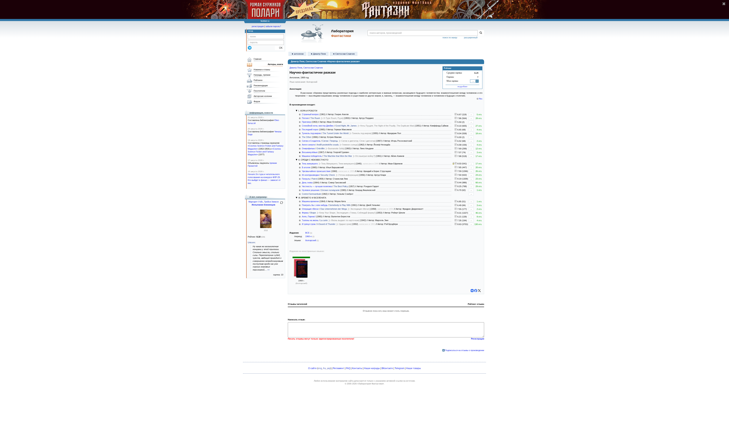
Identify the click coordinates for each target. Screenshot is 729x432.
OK (279, 47)
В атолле (306, 167)
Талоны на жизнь (310, 220)
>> (268, 270)
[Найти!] (480, 33)
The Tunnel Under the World (336, 133)
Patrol (314, 179)
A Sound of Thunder (326, 224)
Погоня (305, 118)
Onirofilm (320, 148)
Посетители (259, 91)
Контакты (357, 368)
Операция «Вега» (310, 209)
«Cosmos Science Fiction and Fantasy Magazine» (264, 152)
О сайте (312, 368)
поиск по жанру (450, 37)
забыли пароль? (273, 26)
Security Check (328, 175)
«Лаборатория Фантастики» (370, 384)
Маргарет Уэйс (256, 202)
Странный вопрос (310, 114)
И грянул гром (309, 224)
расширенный (470, 37)
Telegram (399, 368)
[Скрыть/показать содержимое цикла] (296, 110)
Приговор (306, 122)
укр (328, 368)
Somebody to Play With (339, 205)
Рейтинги (258, 80)
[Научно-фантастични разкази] (302, 269)
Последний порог (310, 129)
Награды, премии (262, 75)
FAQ (348, 368)
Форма (305, 213)
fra (324, 368)
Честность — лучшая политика (317, 186)
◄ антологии (297, 54)
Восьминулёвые (310, 152)
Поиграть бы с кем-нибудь (314, 205)
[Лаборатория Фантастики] (313, 33)
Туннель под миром (311, 133)
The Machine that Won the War (337, 156)
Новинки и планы (262, 69)
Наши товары (413, 368)
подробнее (462, 86)
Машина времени (310, 201)
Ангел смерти (308, 144)
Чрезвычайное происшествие (316, 171)
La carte (324, 220)
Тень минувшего (310, 163)
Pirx (480, 99)
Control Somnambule (311, 194)
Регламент (338, 368)
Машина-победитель (312, 156)
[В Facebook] (475, 290)
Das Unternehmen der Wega (333, 209)
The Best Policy (341, 186)
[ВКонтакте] (472, 290)
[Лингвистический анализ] (453, 163)
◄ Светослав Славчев (344, 54)
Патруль (306, 179)
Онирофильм (308, 148)
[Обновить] (281, 204)
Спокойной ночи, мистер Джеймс (318, 126)
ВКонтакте (387, 368)
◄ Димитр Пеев (318, 54)
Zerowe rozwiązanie (330, 190)
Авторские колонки (263, 96)
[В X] (479, 290)
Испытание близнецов (263, 205)
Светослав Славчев (313, 68)
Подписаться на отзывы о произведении (464, 350)
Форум (257, 101)
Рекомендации (261, 85)
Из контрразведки (310, 175)
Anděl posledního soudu (328, 144)
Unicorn (251, 242)
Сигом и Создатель (311, 141)
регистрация (258, 26)
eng (320, 368)
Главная (257, 59)
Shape (313, 213)
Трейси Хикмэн (271, 202)
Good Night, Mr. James (346, 126)
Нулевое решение (310, 190)
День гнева (307, 182)
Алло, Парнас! (309, 216)
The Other (306, 137)
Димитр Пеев (296, 68)
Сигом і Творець (330, 141)
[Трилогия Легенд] (265, 227)
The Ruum (315, 118)
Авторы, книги (275, 64)
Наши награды (372, 368)
